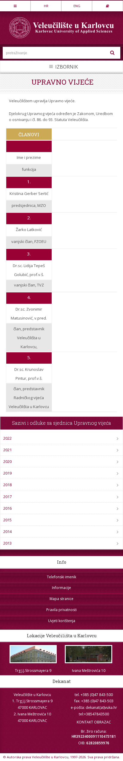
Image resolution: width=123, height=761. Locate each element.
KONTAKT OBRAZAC (94, 722)
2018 (7, 484)
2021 (7, 449)
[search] (112, 52)
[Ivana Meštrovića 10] (88, 654)
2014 (7, 531)
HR (46, 6)
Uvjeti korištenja (61, 620)
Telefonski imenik (61, 576)
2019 (7, 473)
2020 (7, 461)
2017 (7, 496)
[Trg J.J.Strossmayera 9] (33, 654)
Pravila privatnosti (61, 609)
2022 (7, 438)
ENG (76, 6)
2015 (7, 520)
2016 (7, 508)
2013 (7, 543)
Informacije (61, 587)
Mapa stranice (61, 598)
